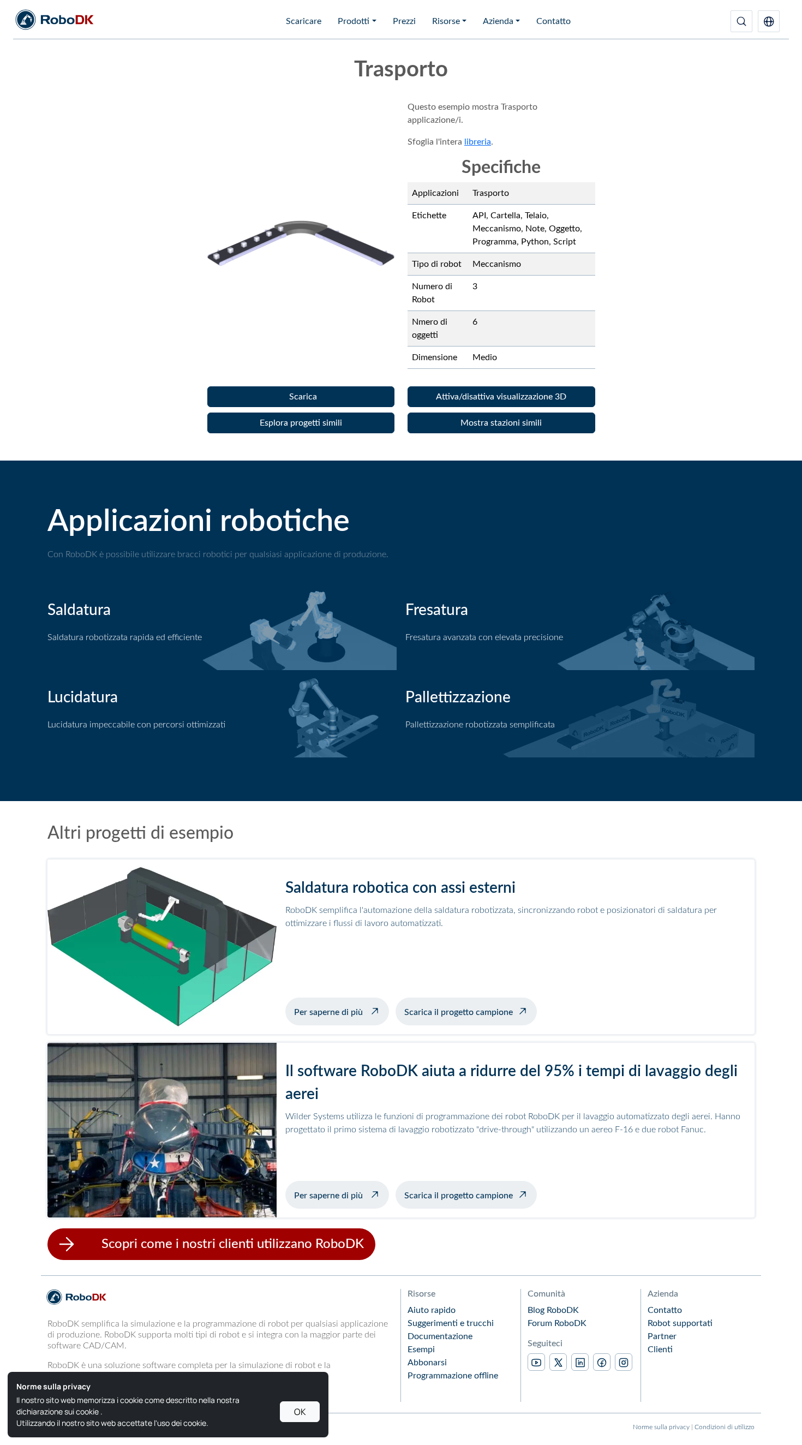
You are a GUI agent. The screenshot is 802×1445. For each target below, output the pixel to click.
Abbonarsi (427, 1362)
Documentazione (440, 1336)
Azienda (498, 21)
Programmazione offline (453, 1375)
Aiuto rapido (432, 1310)
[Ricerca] (741, 21)
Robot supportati (680, 1323)
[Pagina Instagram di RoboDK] (623, 1362)
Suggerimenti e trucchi (451, 1323)
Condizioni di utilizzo (725, 1427)
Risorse (446, 21)
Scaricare (303, 21)
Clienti (660, 1349)
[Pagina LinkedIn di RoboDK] (580, 1362)
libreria (477, 142)
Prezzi (404, 21)
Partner (662, 1336)
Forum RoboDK (557, 1323)
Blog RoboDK (553, 1310)
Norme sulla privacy (661, 1427)
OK (300, 1412)
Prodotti (353, 21)
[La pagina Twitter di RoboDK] (558, 1362)
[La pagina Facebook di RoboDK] (602, 1362)
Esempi (421, 1349)
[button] (769, 21)
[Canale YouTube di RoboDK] (536, 1362)
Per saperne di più (341, 1011)
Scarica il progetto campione (458, 1012)
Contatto (553, 21)
